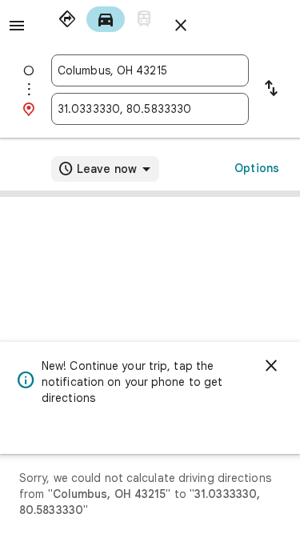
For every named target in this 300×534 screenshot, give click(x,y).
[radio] (67, 19)
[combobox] (150, 70)
